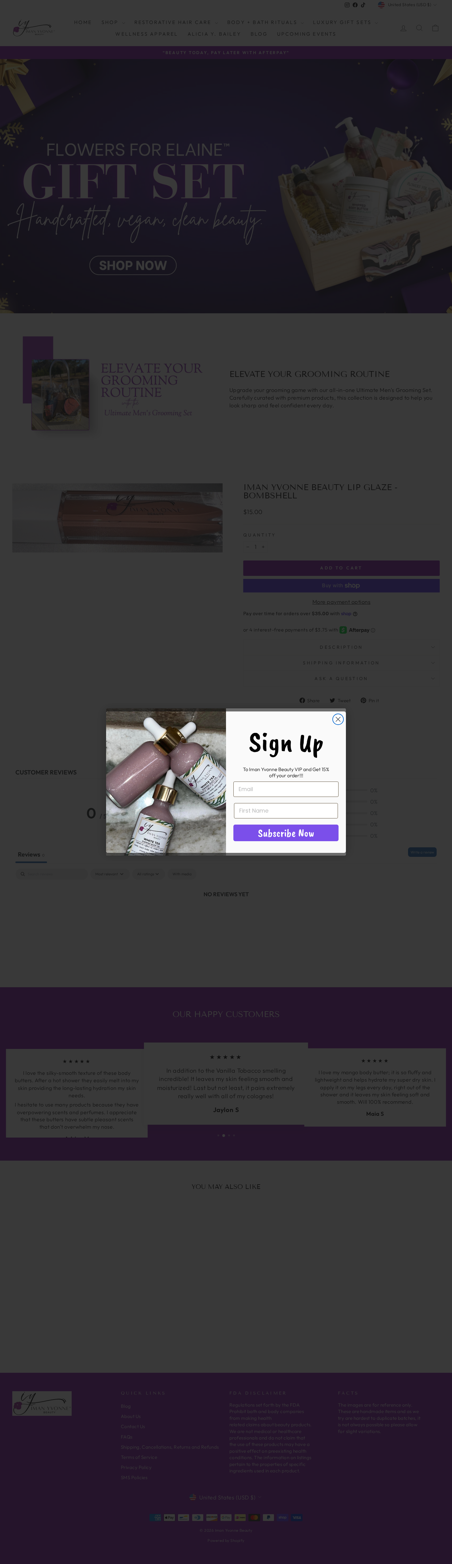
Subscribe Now (286, 833)
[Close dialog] (338, 719)
